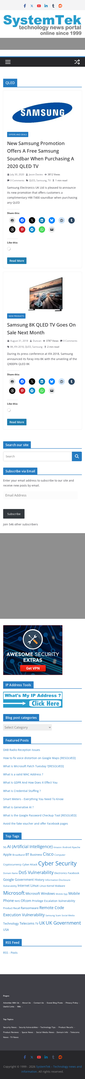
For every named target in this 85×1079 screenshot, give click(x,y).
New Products (16, 316)
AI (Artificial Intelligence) (30, 846)
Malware (60, 886)
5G (4, 847)
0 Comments (17, 180)
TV (49, 180)
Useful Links (8, 1006)
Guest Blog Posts (55, 1003)
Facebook (73, 873)
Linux (34, 885)
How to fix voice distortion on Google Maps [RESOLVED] (39, 758)
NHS (17, 901)
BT (27, 854)
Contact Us (39, 1003)
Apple (7, 854)
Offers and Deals (18, 134)
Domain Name (10, 873)
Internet (24, 885)
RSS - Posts (10, 952)
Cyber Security (57, 863)
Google (8, 879)
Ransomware (30, 908)
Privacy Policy (72, 1003)
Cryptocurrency (12, 864)
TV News (14, 1037)
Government (24, 879)
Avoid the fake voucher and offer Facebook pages (35, 823)
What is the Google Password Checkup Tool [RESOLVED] (39, 815)
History (39, 880)
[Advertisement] (42, 576)
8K (11, 346)
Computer (59, 854)
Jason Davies (36, 174)
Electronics (60, 873)
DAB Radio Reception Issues (21, 750)
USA (6, 930)
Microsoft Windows (40, 893)
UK (42, 923)
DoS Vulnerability (36, 872)
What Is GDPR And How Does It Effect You (30, 782)
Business (36, 854)
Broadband (18, 854)
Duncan (37, 340)
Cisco (48, 854)
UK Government (63, 922)
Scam (58, 915)
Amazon (57, 847)
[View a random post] (77, 62)
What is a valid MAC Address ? (23, 774)
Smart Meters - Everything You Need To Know (33, 799)
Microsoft (14, 893)
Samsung (41, 180)
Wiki (19, 1006)
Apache (76, 847)
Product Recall (11, 908)
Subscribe (14, 514)
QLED (32, 180)
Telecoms (27, 923)
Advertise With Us (11, 1003)
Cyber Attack (29, 864)
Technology (11, 923)
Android (66, 847)
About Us (26, 1003)
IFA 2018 (19, 346)
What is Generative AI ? (18, 807)
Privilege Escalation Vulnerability (53, 901)
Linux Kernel (47, 886)
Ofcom (26, 900)
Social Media (68, 915)
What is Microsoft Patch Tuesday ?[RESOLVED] (33, 766)
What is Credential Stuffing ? (22, 791)
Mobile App (62, 893)
